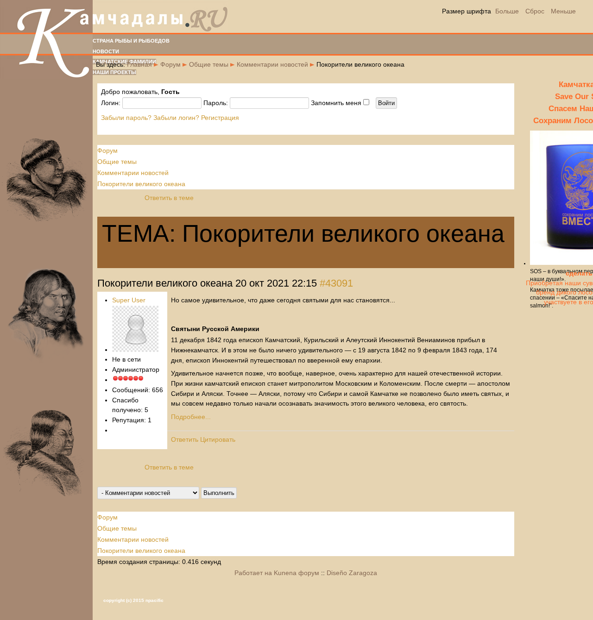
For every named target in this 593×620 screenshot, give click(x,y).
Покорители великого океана (141, 184)
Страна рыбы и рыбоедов (131, 41)
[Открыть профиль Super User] (135, 349)
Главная (139, 64)
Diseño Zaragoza (352, 572)
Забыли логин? (176, 117)
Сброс (534, 11)
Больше (507, 11)
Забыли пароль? (126, 117)
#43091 (336, 283)
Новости (106, 51)
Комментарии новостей (272, 64)
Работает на (253, 572)
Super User (128, 300)
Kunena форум (296, 572)
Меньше (563, 11)
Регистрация (220, 117)
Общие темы (208, 64)
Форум (170, 64)
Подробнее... (191, 416)
